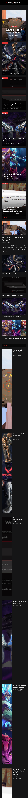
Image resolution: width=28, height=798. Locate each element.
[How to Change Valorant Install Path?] (14, 94)
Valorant (4, 43)
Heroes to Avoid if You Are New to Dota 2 (12, 175)
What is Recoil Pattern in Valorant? (14, 32)
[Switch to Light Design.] (23, 2)
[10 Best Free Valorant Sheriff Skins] (14, 129)
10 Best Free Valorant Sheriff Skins (12, 316)
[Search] (25, 2)
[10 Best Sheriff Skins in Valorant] (14, 58)
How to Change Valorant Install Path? (12, 105)
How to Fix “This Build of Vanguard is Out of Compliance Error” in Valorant (14, 209)
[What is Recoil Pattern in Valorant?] (14, 25)
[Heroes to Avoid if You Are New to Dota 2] (14, 164)
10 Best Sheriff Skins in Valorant (11, 274)
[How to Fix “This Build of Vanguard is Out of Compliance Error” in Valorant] (14, 199)
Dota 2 (3, 148)
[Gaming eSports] (13, 3)
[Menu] (3, 2)
